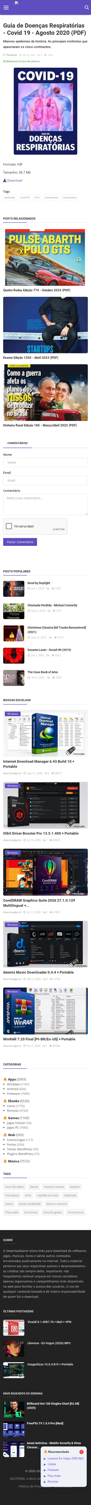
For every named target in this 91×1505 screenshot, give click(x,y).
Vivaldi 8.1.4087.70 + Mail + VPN (49, 1322)
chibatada (70, 1195)
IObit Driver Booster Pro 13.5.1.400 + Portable (41, 833)
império (75, 1187)
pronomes (30, 1212)
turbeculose (69, 197)
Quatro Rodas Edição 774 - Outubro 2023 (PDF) (36, 290)
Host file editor (14, 1187)
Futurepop (12, 1195)
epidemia (10, 197)
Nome (7, 455)
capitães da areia (47, 1195)
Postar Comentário (20, 542)
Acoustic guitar (52, 1212)
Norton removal (57, 1204)
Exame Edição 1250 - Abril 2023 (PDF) (30, 358)
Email (7, 473)
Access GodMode (30, 1204)
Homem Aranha (54, 1187)
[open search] (86, 7)
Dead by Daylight (39, 583)
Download (14, 180)
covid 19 (24, 197)
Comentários (17, 443)
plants (9, 1204)
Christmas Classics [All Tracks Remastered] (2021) (57, 630)
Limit (28, 1195)
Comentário (11, 491)
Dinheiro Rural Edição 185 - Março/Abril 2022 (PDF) (40, 425)
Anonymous (75, 1212)
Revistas (11, 55)
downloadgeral (12, 773)
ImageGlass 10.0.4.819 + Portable (50, 1364)
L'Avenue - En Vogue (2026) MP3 (49, 1343)
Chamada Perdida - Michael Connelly (52, 605)
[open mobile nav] (6, 7)
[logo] (45, 7)
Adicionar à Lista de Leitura (23, 61)
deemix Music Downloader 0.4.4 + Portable (38, 972)
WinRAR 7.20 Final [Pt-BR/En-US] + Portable (39, 1039)
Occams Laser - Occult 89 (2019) (49, 650)
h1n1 (37, 197)
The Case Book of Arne (43, 672)
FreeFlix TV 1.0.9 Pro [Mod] (45, 1423)
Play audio (11, 1212)
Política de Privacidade (35, 1486)
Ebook (34, 1187)
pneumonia (51, 197)
